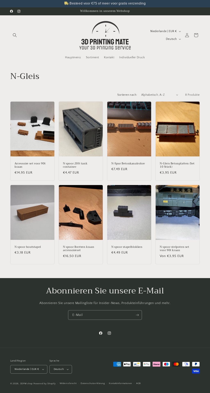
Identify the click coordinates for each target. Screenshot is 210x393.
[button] (14, 35)
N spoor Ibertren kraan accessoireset (78, 248)
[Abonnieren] (137, 315)
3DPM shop (26, 383)
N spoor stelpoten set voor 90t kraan (174, 248)
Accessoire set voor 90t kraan (30, 165)
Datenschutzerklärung (93, 383)
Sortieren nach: (127, 95)
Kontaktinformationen (120, 383)
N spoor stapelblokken (127, 247)
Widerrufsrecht (68, 383)
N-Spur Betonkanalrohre (128, 163)
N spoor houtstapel (28, 247)
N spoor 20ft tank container (75, 165)
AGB (138, 383)
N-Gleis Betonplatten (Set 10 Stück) (177, 165)
